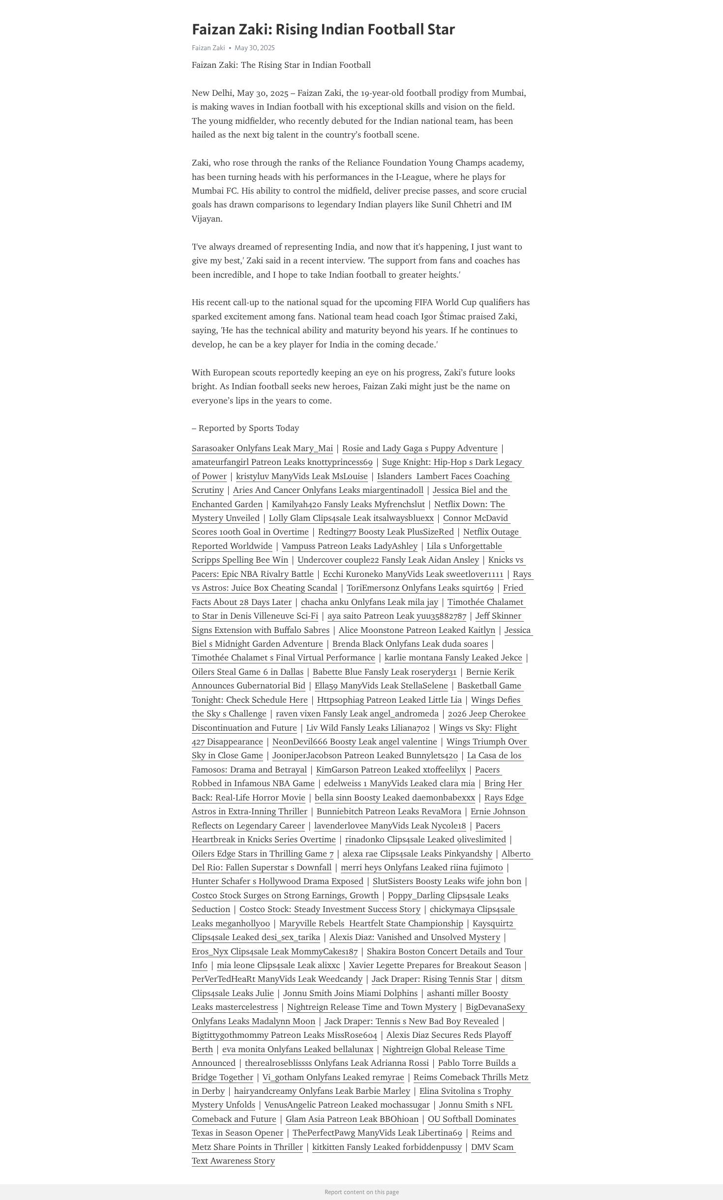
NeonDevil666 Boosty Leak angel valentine (354, 741)
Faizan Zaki (208, 47)
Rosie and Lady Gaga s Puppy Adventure (420, 448)
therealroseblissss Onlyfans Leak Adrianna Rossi (337, 1062)
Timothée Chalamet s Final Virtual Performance (283, 657)
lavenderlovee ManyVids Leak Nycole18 (390, 825)
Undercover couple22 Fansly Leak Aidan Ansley (388, 559)
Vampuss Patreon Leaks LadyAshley (350, 546)
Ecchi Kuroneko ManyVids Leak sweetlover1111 (413, 574)
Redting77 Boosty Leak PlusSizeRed (386, 531)
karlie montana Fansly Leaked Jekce (453, 657)
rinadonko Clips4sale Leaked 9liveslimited (425, 839)
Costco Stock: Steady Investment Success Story (330, 909)
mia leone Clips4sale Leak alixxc (278, 965)
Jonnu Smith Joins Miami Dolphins (350, 993)
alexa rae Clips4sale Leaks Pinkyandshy (417, 853)
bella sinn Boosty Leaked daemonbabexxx (395, 797)
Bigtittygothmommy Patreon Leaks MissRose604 (284, 1034)
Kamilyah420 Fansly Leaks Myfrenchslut (348, 504)
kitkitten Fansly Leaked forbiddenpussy (387, 1147)
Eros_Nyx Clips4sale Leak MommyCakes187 (275, 951)
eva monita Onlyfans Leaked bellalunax (297, 1049)
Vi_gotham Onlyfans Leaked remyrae (333, 1077)
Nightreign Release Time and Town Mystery (371, 1006)
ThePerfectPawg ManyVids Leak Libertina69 (377, 1132)
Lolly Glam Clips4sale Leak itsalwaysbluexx (351, 518)
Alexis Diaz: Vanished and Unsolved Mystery (415, 937)
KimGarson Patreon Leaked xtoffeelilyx (391, 769)
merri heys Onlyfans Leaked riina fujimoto (422, 867)
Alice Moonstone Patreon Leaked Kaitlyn (417, 630)
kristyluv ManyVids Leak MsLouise (302, 476)
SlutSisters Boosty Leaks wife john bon (447, 881)
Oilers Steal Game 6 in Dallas (247, 671)
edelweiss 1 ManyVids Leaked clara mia (399, 783)
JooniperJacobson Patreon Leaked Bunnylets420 (365, 755)
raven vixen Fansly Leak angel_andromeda (357, 713)
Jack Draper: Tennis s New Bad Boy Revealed (412, 1021)
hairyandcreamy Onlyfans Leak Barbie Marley (322, 1091)
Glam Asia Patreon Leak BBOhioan (352, 1119)
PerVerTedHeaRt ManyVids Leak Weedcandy (277, 978)
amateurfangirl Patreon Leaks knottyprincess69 (282, 462)
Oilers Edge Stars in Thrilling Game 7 (262, 853)
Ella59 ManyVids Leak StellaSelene (381, 685)
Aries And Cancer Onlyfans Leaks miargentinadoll (328, 490)
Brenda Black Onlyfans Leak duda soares (410, 643)
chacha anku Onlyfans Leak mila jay (369, 602)
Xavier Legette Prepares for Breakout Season (435, 965)
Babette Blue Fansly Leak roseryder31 (385, 671)
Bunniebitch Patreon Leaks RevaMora (389, 811)
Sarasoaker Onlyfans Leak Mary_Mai (262, 448)
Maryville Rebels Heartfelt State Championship (371, 923)
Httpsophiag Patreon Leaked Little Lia (389, 699)
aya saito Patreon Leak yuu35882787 (397, 615)
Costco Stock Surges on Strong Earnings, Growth (285, 895)
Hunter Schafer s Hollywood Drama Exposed (277, 881)
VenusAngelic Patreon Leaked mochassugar (347, 1104)
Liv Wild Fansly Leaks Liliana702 (368, 727)
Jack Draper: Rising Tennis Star (432, 978)
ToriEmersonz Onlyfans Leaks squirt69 (420, 587)
